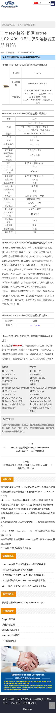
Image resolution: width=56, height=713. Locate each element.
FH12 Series (35, 325)
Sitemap (27, 709)
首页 (19, 24)
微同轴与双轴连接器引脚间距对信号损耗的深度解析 (25, 508)
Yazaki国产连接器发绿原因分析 (16, 548)
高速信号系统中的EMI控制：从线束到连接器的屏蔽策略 (27, 504)
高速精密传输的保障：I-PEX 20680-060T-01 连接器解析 (28, 487)
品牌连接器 (29, 24)
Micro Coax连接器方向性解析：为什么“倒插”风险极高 (27, 500)
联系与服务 (28, 703)
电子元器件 (23, 699)
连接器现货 (38, 699)
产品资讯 (15, 703)
